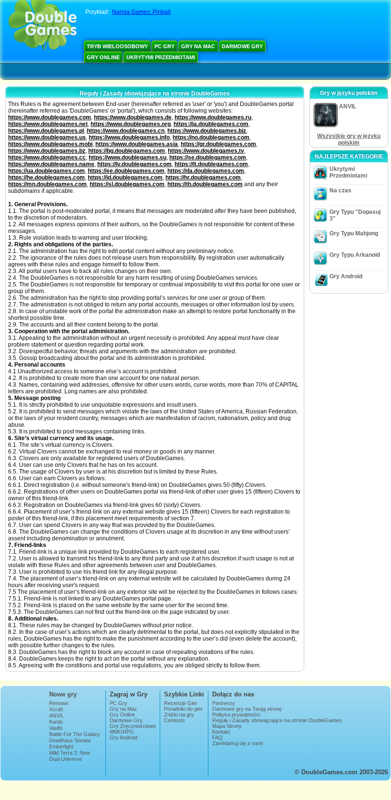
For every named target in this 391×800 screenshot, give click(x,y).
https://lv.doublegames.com (134, 164)
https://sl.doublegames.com (127, 184)
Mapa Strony (227, 726)
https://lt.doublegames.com (211, 164)
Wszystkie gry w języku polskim (349, 139)
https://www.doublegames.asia (136, 144)
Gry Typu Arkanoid (354, 255)
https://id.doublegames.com (125, 177)
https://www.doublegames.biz (206, 130)
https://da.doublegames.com (205, 171)
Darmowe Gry (242, 46)
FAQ (217, 737)
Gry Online (103, 57)
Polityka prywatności (236, 714)
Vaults (56, 728)
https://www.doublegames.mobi (50, 144)
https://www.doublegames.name (51, 164)
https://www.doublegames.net (48, 124)
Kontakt (221, 732)
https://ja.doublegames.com (211, 124)
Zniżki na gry (179, 714)
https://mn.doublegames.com (47, 184)
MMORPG (122, 732)
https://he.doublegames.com (46, 177)
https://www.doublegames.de (133, 117)
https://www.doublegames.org (131, 124)
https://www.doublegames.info (129, 137)
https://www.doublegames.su (127, 157)
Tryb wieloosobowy (117, 46)
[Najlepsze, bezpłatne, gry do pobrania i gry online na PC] (43, 26)
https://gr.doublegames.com (218, 144)
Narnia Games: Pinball (141, 12)
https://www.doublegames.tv (206, 150)
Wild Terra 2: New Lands (69, 755)
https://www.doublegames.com (49, 117)
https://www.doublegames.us (47, 137)
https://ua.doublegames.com (46, 171)
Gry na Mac (198, 46)
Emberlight (61, 746)
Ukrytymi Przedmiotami (160, 57)
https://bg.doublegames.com (126, 150)
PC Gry (164, 46)
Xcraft (56, 709)
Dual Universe (65, 759)
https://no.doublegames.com (211, 137)
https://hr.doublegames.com (203, 177)
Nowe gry (63, 694)
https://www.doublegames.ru (213, 117)
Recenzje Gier (180, 703)
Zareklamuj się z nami (237, 743)
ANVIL (56, 715)
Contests (174, 720)
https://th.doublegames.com (205, 184)
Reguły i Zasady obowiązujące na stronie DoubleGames (277, 720)
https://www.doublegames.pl (46, 130)
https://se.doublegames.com (207, 157)
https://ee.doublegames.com (126, 171)
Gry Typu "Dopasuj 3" (355, 215)
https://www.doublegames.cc (47, 157)
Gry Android (345, 276)
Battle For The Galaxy (74, 734)
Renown (58, 703)
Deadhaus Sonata (70, 740)
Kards (56, 722)
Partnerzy (223, 703)
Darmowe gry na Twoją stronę (247, 709)
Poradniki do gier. (184, 709)
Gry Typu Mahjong (353, 233)
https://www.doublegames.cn (126, 130)
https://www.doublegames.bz (46, 150)
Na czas (340, 190)
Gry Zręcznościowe (133, 726)
